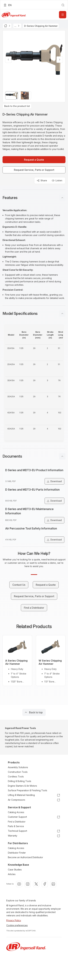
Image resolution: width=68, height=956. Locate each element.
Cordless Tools (16, 776)
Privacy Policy (13, 920)
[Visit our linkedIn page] (53, 884)
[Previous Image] (8, 59)
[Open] (62, 14)
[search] (63, 5)
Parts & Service (16, 826)
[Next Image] (59, 59)
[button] (34, 198)
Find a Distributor (16, 821)
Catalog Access (16, 812)
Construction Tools (18, 772)
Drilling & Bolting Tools (19, 781)
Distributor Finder (17, 852)
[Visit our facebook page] (45, 884)
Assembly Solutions (18, 767)
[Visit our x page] (36, 884)
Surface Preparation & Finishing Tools (27, 790)
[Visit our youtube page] (19, 884)
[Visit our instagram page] (28, 884)
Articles (11, 874)
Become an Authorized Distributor (25, 857)
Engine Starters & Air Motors (22, 785)
